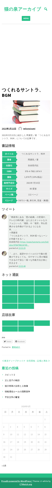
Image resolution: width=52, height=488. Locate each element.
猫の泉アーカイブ (22, 9)
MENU (26, 18)
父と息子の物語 (12, 380)
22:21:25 (22, 248)
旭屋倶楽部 (10, 329)
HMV (10, 306)
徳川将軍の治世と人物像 (16, 386)
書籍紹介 (16, 347)
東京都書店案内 (26, 329)
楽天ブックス (26, 282)
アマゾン (10, 282)
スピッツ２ (10, 374)
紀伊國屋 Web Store (9, 299)
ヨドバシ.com (42, 290)
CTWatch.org (26, 484)
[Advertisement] (26, 56)
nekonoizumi (29, 128)
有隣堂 (26, 323)
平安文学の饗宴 (12, 397)
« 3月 (4, 465)
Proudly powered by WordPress (16, 481)
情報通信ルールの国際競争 (17, 391)
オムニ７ (42, 282)
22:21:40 (22, 266)
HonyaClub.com (26, 298)
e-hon (42, 298)
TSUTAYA (26, 306)
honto (26, 290)
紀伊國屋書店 (10, 323)
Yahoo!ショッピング (10, 290)
